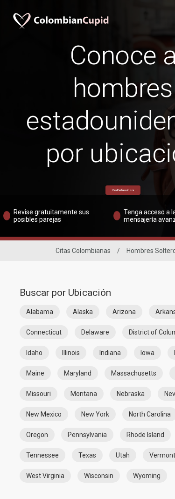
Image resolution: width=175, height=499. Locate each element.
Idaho (34, 352)
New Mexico (44, 414)
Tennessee (42, 455)
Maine (35, 373)
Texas (87, 455)
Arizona (124, 311)
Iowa (147, 352)
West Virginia (45, 475)
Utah (123, 455)
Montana (83, 393)
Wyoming (147, 475)
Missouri (38, 393)
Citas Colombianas (83, 250)
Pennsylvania (87, 434)
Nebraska (131, 393)
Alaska (83, 311)
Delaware (95, 332)
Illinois (71, 352)
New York (95, 414)
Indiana (110, 352)
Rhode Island (145, 434)
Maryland (77, 373)
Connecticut (44, 332)
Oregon (37, 434)
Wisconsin (98, 475)
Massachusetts (133, 373)
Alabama (39, 311)
